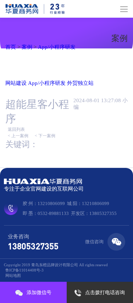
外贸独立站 (80, 83)
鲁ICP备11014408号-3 (24, 270)
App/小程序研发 (57, 47)
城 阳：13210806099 (88, 203)
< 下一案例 (45, 135)
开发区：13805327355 (94, 213)
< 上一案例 (18, 135)
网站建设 (16, 83)
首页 (10, 47)
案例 (27, 47)
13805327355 (33, 246)
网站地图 (13, 275)
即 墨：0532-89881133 (46, 213)
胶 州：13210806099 (44, 203)
